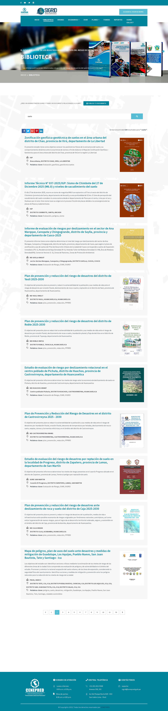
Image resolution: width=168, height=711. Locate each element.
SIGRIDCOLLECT (130, 21)
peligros (55, 216)
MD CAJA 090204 (36, 528)
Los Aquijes (86, 590)
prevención (51, 303)
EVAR (86, 20)
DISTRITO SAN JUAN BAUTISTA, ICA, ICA (42, 587)
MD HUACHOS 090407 (38, 388)
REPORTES (118, 20)
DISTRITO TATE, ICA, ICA (40, 583)
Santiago (41, 594)
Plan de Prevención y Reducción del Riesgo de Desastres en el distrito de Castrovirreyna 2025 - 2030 (68, 415)
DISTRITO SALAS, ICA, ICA (70, 587)
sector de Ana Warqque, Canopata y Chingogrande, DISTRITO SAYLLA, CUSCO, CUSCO (65, 261)
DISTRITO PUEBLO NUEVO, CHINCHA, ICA (67, 583)
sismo (62, 216)
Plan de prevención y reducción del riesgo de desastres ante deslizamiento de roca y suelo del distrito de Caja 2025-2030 (62, 506)
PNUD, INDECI (35, 580)
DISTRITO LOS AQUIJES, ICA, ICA (98, 583)
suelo (52, 590)
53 (116, 612)
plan (45, 303)
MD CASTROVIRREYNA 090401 (41, 433)
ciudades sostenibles (54, 594)
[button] (163, 51)
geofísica (55, 164)
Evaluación (47, 164)
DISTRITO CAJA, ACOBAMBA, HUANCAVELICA (48, 531)
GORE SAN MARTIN (37, 479)
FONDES (107, 20)
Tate (35, 594)
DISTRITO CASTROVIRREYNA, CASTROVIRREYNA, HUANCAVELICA (56, 437)
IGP (31, 157)
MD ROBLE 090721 (37, 341)
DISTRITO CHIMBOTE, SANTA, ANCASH (45, 212)
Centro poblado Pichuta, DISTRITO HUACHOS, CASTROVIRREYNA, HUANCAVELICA (63, 391)
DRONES (60, 20)
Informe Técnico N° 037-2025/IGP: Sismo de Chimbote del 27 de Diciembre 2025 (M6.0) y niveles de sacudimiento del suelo (64, 184)
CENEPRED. (105, 707)
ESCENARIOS (73, 20)
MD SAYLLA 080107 (37, 257)
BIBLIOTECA (48, 20)
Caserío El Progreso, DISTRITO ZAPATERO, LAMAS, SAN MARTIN (56, 483)
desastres (59, 590)
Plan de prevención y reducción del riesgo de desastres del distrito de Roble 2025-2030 (68, 322)
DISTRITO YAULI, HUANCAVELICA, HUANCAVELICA (50, 299)
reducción (60, 303)
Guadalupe (77, 590)
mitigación (68, 590)
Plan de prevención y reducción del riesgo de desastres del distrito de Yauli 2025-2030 (68, 277)
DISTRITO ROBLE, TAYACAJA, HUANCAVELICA (48, 344)
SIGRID (68, 264)
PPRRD (68, 303)
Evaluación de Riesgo (51, 264)
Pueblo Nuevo (96, 590)
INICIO (37, 20)
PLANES (95, 20)
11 (110, 612)
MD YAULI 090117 (36, 296)
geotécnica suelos (67, 164)
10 (103, 612)
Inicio (23, 75)
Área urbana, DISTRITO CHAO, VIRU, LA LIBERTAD (50, 161)
